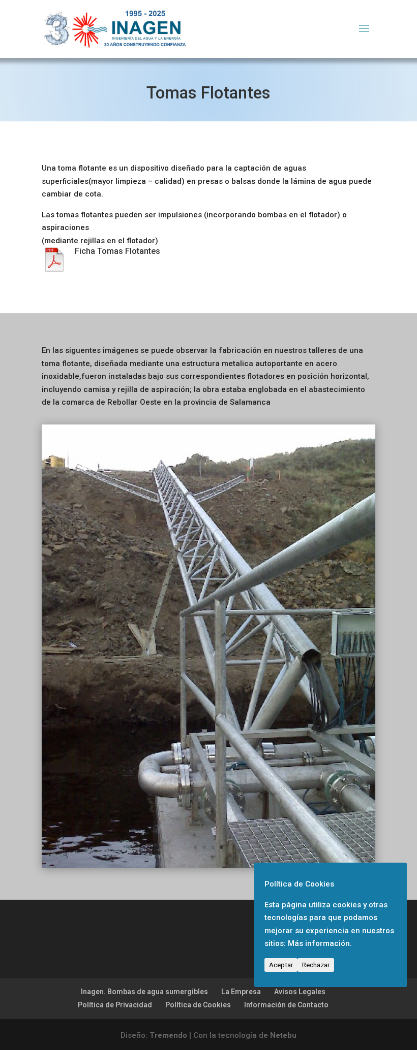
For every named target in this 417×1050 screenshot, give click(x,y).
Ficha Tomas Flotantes (117, 251)
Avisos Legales (299, 798)
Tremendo (168, 841)
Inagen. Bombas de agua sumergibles (144, 798)
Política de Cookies (198, 811)
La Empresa (241, 798)
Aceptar (281, 965)
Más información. (320, 943)
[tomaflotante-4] (208, 671)
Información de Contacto (286, 811)
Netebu (283, 841)
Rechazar (316, 965)
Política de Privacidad (115, 811)
